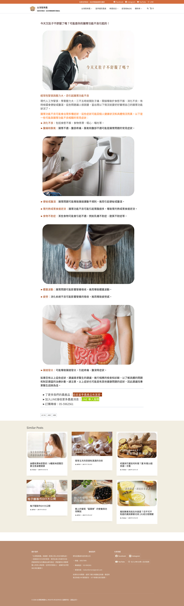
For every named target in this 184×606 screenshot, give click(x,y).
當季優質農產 (100, 8)
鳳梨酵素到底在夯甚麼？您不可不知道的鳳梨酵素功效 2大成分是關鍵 (137, 513)
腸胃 (49, 415)
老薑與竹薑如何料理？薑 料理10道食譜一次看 (136, 464)
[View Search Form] (147, 8)
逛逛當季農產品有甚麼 (87, 394)
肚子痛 (43, 415)
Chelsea (34, 469)
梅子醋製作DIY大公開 (40, 505)
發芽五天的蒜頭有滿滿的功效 (89, 460)
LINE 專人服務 (90, 399)
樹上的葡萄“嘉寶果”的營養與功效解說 (91, 510)
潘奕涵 (78, 464)
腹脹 (54, 415)
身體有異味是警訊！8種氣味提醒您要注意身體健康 (46, 464)
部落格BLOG (127, 8)
